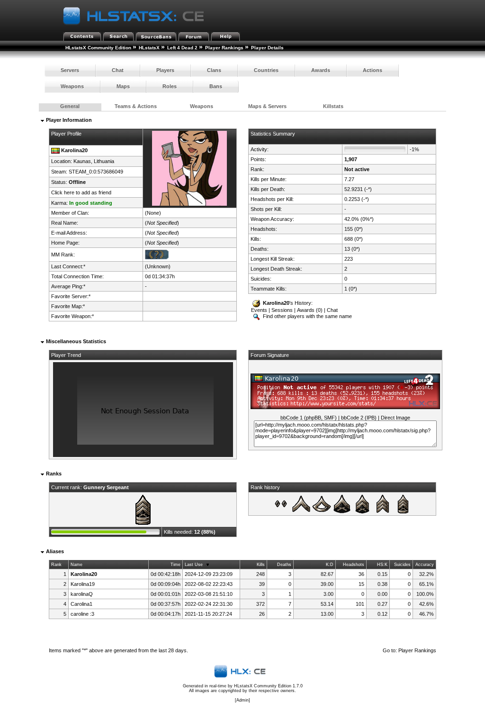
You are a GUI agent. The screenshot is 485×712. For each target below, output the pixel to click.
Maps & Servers (267, 106)
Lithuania (104, 161)
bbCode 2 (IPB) (359, 417)
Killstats (333, 106)
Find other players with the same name (306, 316)
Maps (123, 86)
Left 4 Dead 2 (182, 47)
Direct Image (395, 417)
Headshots (353, 564)
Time (175, 564)
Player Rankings (224, 47)
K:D (329, 564)
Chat (118, 70)
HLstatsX (149, 47)
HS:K (382, 564)
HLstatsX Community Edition (98, 47)
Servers (70, 70)
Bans (215, 86)
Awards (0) (310, 310)
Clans (214, 70)
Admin (242, 700)
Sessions (282, 310)
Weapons (72, 86)
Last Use (194, 564)
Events (259, 310)
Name (76, 564)
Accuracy (424, 564)
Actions (372, 70)
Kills (261, 564)
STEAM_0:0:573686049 (96, 171)
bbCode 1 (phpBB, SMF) (308, 417)
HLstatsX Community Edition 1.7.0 (268, 686)
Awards (320, 70)
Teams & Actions (136, 106)
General (70, 106)
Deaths (284, 564)
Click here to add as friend (81, 192)
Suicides (402, 564)
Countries (266, 70)
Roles (169, 86)
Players (165, 70)
